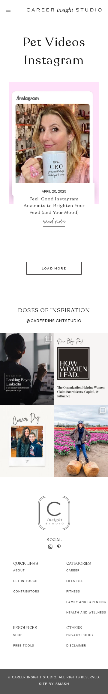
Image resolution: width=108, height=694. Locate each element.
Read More (54, 222)
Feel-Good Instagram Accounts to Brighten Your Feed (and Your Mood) (54, 205)
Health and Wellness (86, 612)
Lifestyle (74, 581)
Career (73, 570)
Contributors (26, 591)
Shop (17, 635)
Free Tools (23, 645)
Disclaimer (76, 645)
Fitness (73, 591)
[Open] (27, 369)
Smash (62, 683)
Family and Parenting (86, 602)
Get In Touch (25, 581)
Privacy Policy (80, 635)
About (19, 570)
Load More (54, 268)
